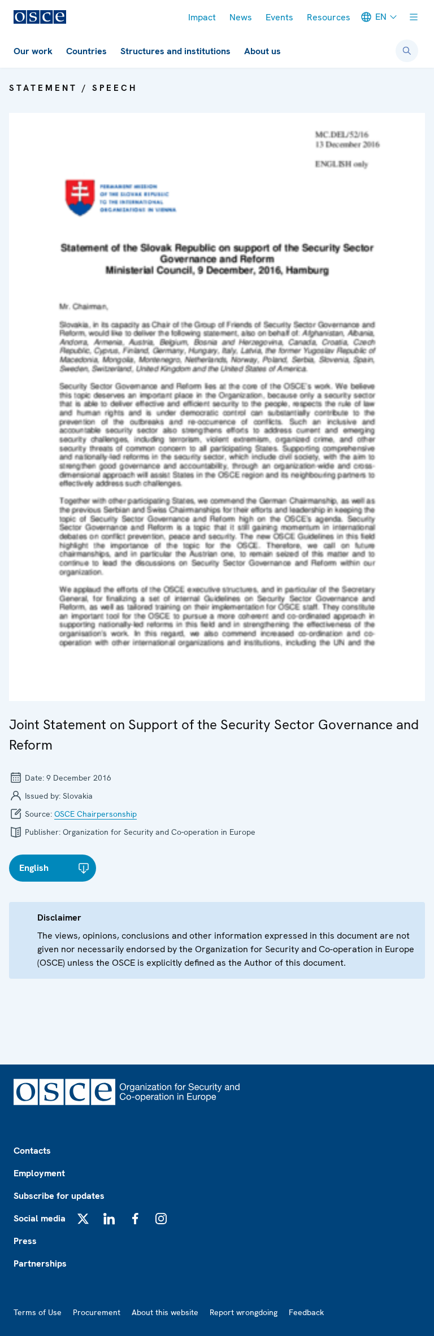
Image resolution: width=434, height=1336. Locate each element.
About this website (165, 1312)
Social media (40, 1218)
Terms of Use (38, 1312)
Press (25, 1241)
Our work (33, 51)
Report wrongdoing (243, 1312)
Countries (86, 51)
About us (262, 51)
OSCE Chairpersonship (95, 814)
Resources (328, 17)
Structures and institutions (175, 51)
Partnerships (40, 1263)
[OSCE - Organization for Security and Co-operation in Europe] (40, 17)
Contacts (32, 1151)
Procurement (96, 1312)
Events (279, 17)
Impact (202, 17)
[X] (83, 1218)
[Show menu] (413, 17)
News (240, 17)
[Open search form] (407, 51)
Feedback (306, 1312)
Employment (39, 1173)
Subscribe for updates (59, 1196)
